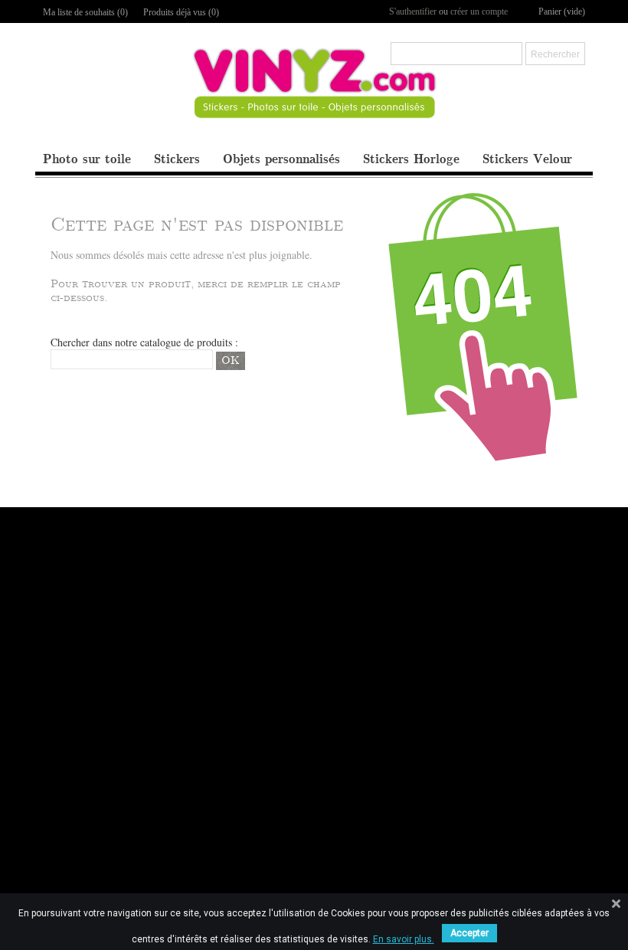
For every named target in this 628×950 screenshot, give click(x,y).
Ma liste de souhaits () (85, 12)
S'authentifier (413, 11)
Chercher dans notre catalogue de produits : (144, 342)
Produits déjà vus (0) (181, 12)
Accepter (469, 933)
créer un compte (479, 11)
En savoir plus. (403, 939)
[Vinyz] (314, 96)
